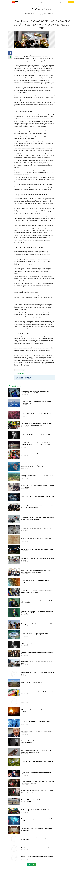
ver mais (31, 864)
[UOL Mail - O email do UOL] (61, 2)
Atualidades (41, 9)
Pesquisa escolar (41, 6)
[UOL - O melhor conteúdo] (15, 2)
